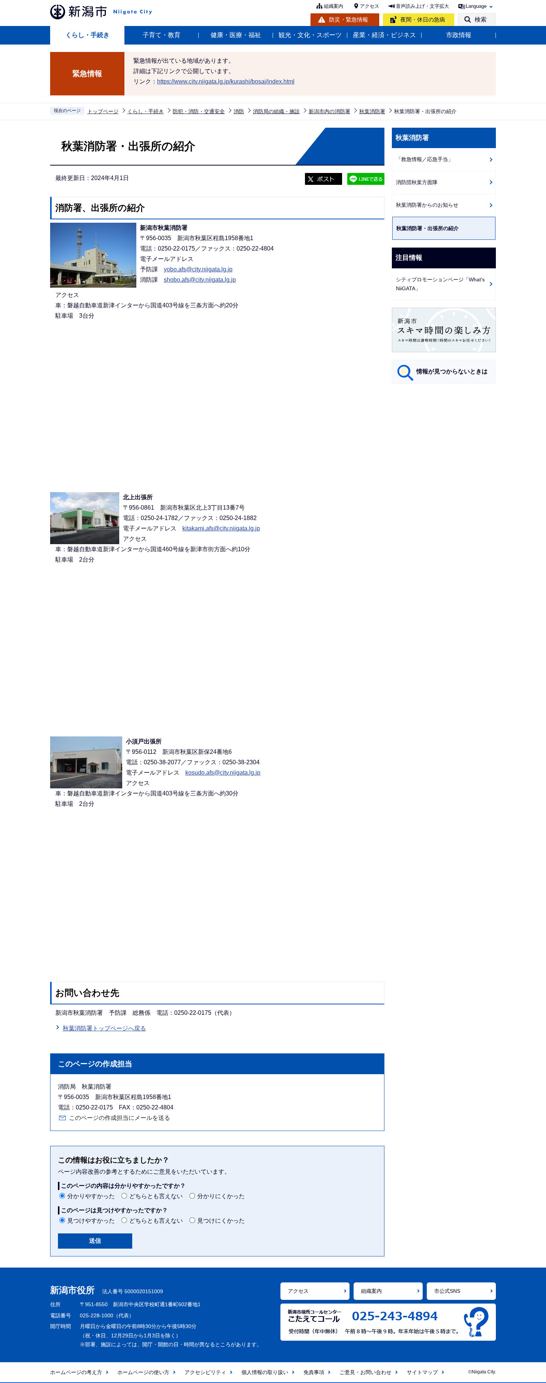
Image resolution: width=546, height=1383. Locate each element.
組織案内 (333, 6)
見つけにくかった (221, 1220)
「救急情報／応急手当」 (424, 159)
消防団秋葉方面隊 (417, 182)
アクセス (369, 6)
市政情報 (458, 35)
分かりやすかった (91, 1196)
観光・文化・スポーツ (310, 35)
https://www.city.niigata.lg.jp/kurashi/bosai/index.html (226, 81)
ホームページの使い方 (143, 1372)
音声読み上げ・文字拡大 (422, 6)
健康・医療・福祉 (236, 35)
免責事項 (313, 1372)
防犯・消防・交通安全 (199, 111)
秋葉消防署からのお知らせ (427, 205)
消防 (239, 111)
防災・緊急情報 (348, 19)
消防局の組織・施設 (276, 111)
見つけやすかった (91, 1220)
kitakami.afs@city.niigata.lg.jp (221, 528)
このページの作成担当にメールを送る (119, 1118)
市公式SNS (447, 1291)
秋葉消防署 (372, 111)
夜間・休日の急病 (422, 19)
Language (476, 6)
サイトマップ (422, 1372)
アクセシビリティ (205, 1372)
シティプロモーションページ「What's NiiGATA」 (440, 284)
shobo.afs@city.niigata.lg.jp (200, 280)
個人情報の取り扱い (264, 1372)
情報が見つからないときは (452, 371)
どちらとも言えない (156, 1196)
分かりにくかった (221, 1196)
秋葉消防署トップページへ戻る (104, 1028)
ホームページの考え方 (76, 1372)
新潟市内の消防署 (329, 111)
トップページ (102, 111)
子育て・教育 (162, 35)
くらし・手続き (87, 35)
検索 (481, 19)
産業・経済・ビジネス (384, 35)
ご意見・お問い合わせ (365, 1372)
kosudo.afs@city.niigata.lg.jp (222, 772)
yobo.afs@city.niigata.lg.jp (198, 269)
